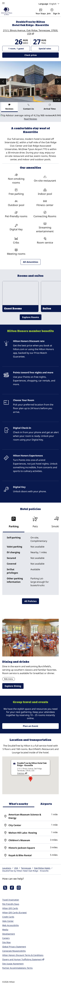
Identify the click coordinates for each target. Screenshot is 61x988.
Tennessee (26, 868)
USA (16, 868)
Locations (6, 868)
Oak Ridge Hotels (42, 868)
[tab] (9, 107)
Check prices (37, 55)
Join (49, 13)
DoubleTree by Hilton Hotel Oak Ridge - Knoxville (25, 870)
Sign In (56, 13)
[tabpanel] (30, 117)
